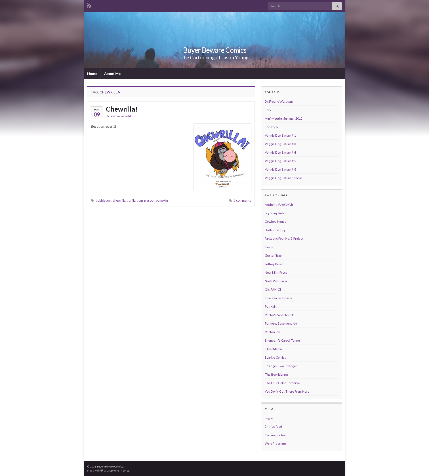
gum (140, 200)
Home (92, 73)
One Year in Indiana (278, 298)
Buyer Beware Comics (214, 50)
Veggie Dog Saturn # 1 (280, 135)
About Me (112, 73)
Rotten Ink (272, 332)
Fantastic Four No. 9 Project (284, 238)
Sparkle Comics (275, 357)
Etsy (268, 110)
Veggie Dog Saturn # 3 (280, 144)
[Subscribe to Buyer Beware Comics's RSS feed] (89, 5)
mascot (149, 200)
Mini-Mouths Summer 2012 (284, 118)
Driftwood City (275, 230)
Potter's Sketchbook (279, 315)
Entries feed (273, 426)
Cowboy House (275, 221)
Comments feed (276, 435)
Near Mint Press (276, 272)
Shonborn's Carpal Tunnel (283, 340)
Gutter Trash (274, 255)
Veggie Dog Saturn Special (283, 178)
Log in (269, 418)
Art (129, 116)
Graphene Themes (118, 470)
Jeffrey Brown (274, 264)
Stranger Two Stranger (281, 366)
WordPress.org (275, 443)
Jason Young (116, 116)
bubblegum (103, 200)
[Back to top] (419, 466)
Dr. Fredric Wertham (279, 101)
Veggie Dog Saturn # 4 (280, 152)
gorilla (131, 200)
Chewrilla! (122, 109)
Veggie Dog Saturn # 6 (280, 169)
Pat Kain (271, 306)
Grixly (269, 247)
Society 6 (271, 127)
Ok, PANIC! (273, 289)
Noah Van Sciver (276, 281)
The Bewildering (276, 374)
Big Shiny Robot (276, 213)
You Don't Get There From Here (287, 391)
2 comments (242, 200)
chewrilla (119, 200)
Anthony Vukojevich (279, 204)
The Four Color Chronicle (282, 383)
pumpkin (162, 200)
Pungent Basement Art (281, 323)
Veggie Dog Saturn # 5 (280, 161)
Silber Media (273, 349)
